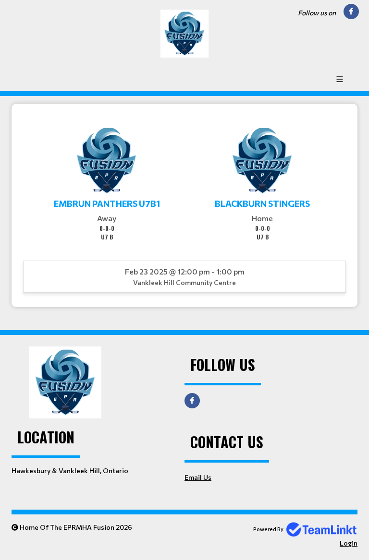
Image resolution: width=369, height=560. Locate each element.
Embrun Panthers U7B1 (107, 203)
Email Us (197, 477)
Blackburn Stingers (262, 203)
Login (348, 543)
